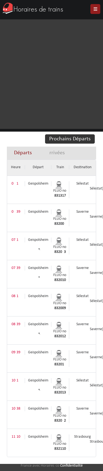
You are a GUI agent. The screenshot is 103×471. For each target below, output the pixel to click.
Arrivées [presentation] (55, 153)
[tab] (23, 153)
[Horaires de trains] (8, 8)
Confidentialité (71, 466)
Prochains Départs (70, 139)
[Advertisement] (51, 73)
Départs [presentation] (23, 153)
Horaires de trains (38, 9)
